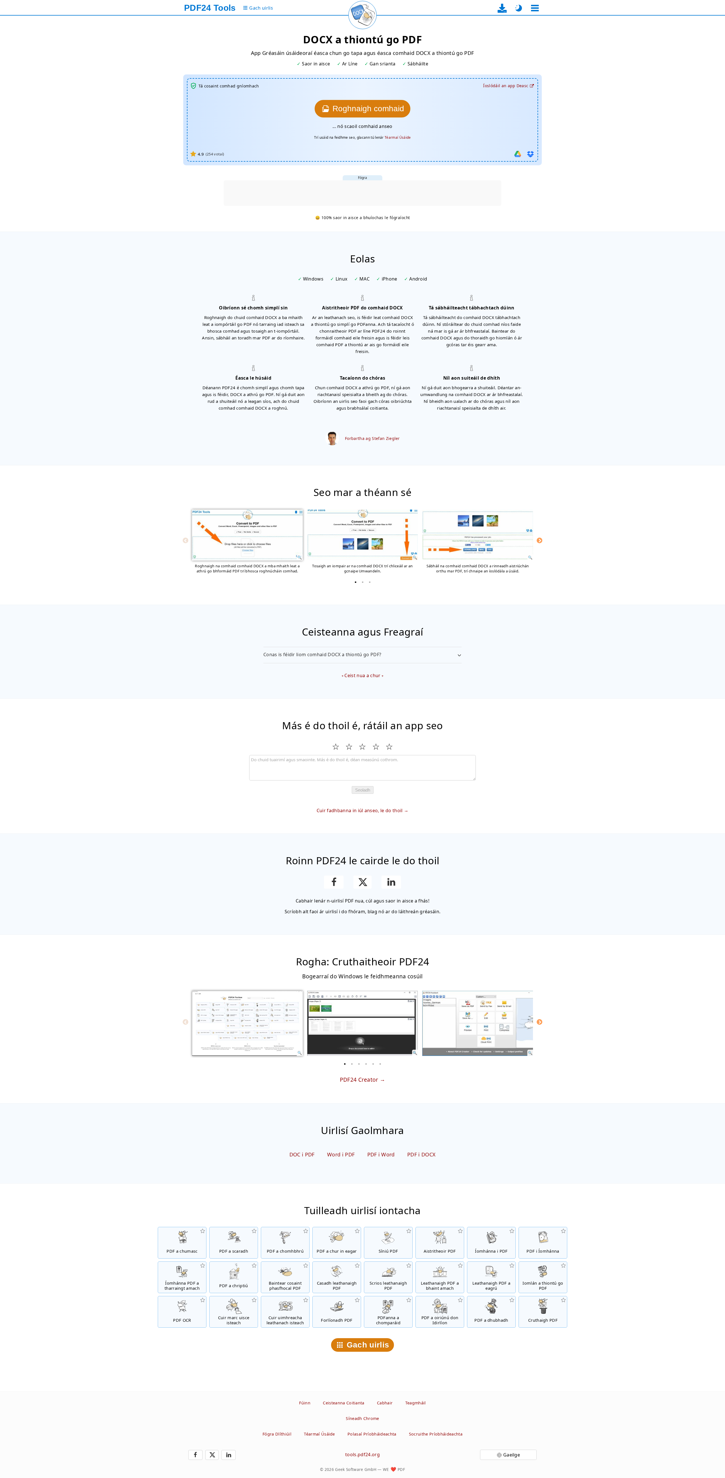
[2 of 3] (362, 582)
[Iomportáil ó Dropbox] (530, 154)
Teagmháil (415, 1403)
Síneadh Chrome (362, 1418)
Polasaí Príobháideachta (371, 1434)
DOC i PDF (302, 1154)
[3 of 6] (359, 1064)
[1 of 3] (355, 582)
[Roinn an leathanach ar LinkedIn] (391, 882)
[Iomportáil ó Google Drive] (517, 154)
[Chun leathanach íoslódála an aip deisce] (502, 8)
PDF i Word (381, 1154)
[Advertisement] (362, 193)
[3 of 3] (369, 582)
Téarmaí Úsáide (398, 137)
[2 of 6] (352, 1064)
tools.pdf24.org (362, 1454)
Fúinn (304, 1403)
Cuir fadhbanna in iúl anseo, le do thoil (360, 810)
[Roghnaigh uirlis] (534, 8)
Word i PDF (341, 1154)
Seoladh (362, 790)
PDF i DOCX (421, 1154)
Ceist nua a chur (362, 675)
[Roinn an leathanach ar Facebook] (334, 882)
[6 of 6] (380, 1064)
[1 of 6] (345, 1064)
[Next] (539, 540)
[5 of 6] (373, 1064)
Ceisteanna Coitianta (343, 1403)
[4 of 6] (366, 1064)
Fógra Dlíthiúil (277, 1434)
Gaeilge (511, 1455)
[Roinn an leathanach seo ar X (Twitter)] (362, 882)
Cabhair (385, 1403)
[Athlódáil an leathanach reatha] (362, 15)
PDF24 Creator (359, 1079)
